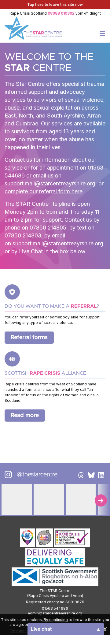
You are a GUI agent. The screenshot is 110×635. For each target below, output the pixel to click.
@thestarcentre (37, 475)
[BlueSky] (91, 475)
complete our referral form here (43, 191)
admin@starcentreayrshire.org (55, 613)
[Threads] (81, 475)
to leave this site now (55, 4)
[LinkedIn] (101, 475)
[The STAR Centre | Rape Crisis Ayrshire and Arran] (33, 28)
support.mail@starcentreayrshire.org (50, 183)
